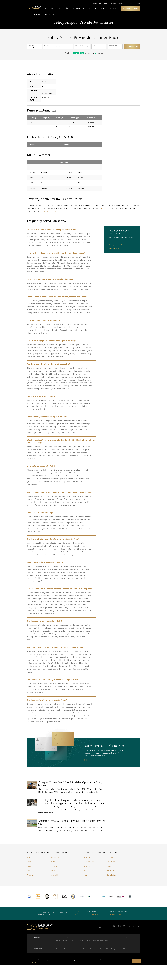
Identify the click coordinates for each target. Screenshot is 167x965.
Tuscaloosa (30, 871)
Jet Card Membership (62, 938)
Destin (52, 871)
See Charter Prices (130, 8)
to (62, 45)
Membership (64, 8)
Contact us (106, 208)
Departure (79, 45)
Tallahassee (31, 875)
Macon (52, 862)
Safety (106, 949)
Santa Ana (110, 871)
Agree (136, 961)
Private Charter (49, 8)
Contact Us (122, 3)
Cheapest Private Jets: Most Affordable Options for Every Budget (70, 784)
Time (94, 45)
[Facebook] (114, 926)
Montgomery (54, 857)
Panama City (54, 875)
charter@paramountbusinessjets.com (121, 245)
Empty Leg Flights (81, 940)
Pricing (102, 8)
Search (131, 3)
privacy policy (32, 962)
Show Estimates (132, 46)
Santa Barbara (111, 875)
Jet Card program (48, 211)
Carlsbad (86, 875)
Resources (112, 8)
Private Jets (91, 8)
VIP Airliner (59, 940)
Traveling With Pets (128, 938)
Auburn (29, 857)
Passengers (113, 45)
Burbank (110, 866)
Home (28, 14)
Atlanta (29, 866)
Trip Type (31, 45)
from (46, 45)
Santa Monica (88, 857)
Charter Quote (117, 914)
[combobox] (50, 47)
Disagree (125, 961)
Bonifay (29, 862)
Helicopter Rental (115, 938)
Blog (100, 949)
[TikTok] (139, 926)
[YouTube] (134, 926)
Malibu (86, 871)
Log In (138, 3)
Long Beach (111, 862)
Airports (45, 14)
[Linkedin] (129, 926)
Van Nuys (87, 866)
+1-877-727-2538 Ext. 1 (116, 248)
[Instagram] (124, 926)
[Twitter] (119, 926)
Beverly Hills (111, 857)
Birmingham (54, 866)
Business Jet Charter (90, 938)
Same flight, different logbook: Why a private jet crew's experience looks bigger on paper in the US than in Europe (71, 802)
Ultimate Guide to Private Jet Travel (99, 940)
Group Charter (103, 938)
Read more (90, 760)
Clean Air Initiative (123, 949)
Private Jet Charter (37, 14)
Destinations (77, 8)
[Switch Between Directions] (58, 46)
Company (113, 3)
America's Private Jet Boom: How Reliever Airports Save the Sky (71, 822)
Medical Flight (69, 940)
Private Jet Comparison (90, 949)
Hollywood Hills (89, 862)
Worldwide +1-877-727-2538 (99, 3)
